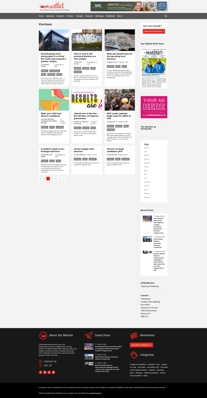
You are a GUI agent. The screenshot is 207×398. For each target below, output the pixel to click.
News (41, 16)
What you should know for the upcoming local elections (119, 56)
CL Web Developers (95, 393)
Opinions (50, 16)
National (85, 128)
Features (60, 16)
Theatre (146, 186)
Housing (146, 197)
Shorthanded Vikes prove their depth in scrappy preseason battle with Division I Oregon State (159, 225)
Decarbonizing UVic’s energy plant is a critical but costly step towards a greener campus (53, 57)
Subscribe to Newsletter (153, 31)
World (59, 74)
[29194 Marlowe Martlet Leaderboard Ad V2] (129, 10)
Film (145, 174)
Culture (70, 16)
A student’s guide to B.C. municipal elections (53, 150)
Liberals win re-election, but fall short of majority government (86, 116)
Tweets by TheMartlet (150, 286)
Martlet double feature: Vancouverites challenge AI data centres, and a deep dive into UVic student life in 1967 (159, 262)
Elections (44, 71)
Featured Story (153, 367)
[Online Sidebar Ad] (154, 117)
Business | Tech (154, 364)
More (119, 16)
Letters (146, 167)
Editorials (147, 163)
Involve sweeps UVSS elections (84, 150)
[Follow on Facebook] (40, 372)
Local (117, 66)
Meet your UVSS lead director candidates (51, 114)
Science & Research (151, 373)
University (51, 74)
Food (145, 178)
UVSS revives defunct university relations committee (158, 243)
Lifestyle (85, 68)
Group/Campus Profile (138, 370)
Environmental (54, 71)
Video (145, 376)
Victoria (146, 159)
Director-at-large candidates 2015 (115, 150)
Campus (79, 16)
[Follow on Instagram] (45, 372)
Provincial (78, 72)
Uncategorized (136, 376)
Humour (89, 16)
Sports (146, 189)
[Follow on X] (49, 372)
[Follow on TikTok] (53, 372)
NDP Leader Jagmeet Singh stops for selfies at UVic (119, 116)
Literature (147, 182)
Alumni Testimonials (138, 364)
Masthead (110, 16)
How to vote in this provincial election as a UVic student (85, 56)
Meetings (99, 16)
